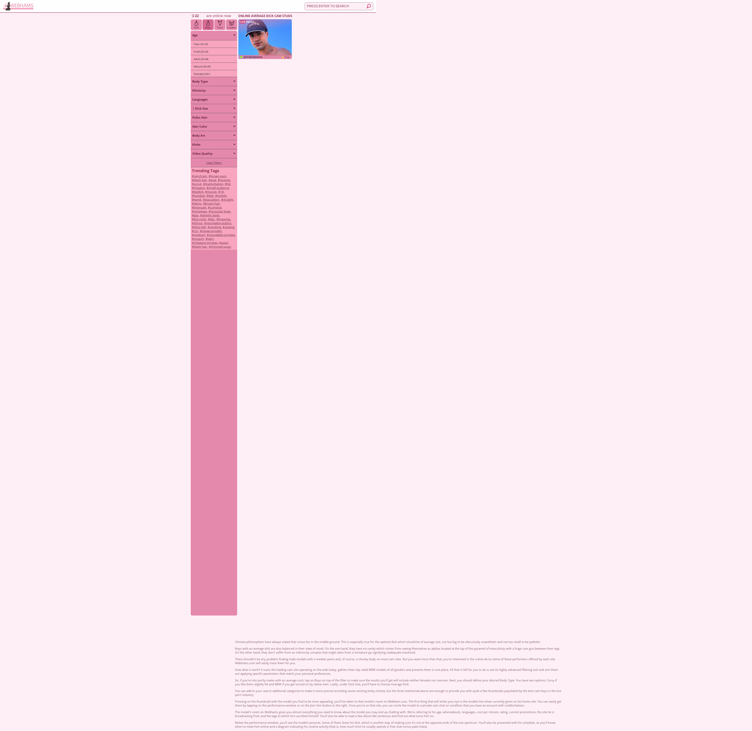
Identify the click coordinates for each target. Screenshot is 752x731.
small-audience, (219, 188)
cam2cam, (201, 176)
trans (220, 27)
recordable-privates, (222, 235)
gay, (196, 215)
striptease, (201, 211)
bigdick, (199, 192)
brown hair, (213, 203)
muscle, (212, 192)
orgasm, (199, 239)
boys (208, 27)
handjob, (200, 196)
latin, (211, 239)
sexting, (230, 227)
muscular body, (221, 211)
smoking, (216, 227)
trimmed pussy (221, 247)
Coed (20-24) (201, 51)
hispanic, (200, 188)
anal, (214, 180)
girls (196, 27)
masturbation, (214, 184)
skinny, (198, 223)
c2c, (196, 231)
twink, (198, 200)
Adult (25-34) (201, 59)
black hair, (201, 180)
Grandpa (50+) (202, 74)
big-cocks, (200, 219)
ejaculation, (212, 200)
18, (222, 192)
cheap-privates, (212, 231)
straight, (228, 200)
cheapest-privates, (206, 243)
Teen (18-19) (201, 44)
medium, (200, 235)
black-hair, (201, 247)
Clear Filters (214, 163)
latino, (198, 203)
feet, (211, 196)
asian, (225, 243)
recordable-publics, (219, 223)
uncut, (198, 184)
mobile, (222, 196)
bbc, (213, 219)
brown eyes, (219, 176)
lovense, (225, 180)
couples (231, 27)
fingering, (224, 219)
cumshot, (216, 207)
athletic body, (211, 215)
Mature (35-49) (202, 66)
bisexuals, (200, 207)
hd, (229, 184)
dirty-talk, (200, 227)
